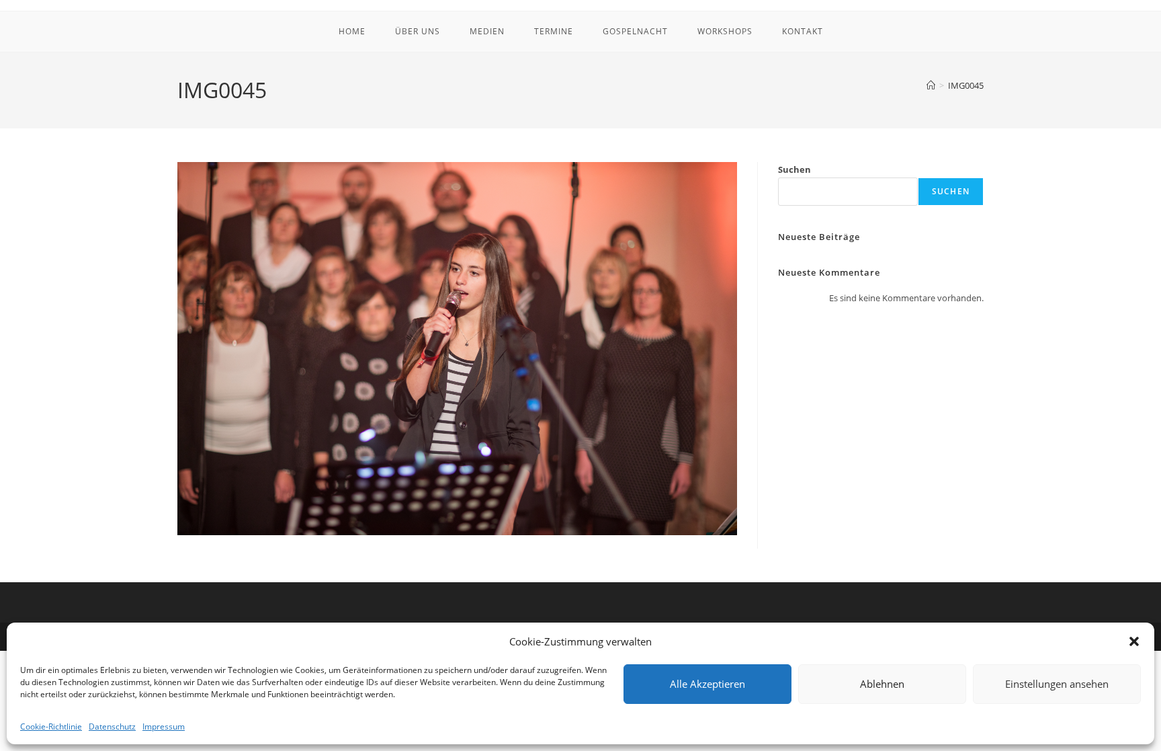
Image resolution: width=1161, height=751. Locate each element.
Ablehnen (882, 683)
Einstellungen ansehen (1057, 683)
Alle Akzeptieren (707, 683)
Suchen (794, 169)
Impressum (163, 726)
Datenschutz (112, 726)
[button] (1134, 641)
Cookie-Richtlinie (51, 726)
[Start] (931, 85)
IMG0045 (966, 85)
